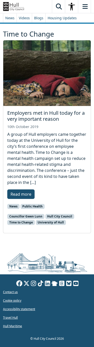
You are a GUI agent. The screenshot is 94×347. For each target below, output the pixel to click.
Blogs (38, 18)
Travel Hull (10, 317)
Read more (21, 194)
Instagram (33, 284)
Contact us (10, 292)
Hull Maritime (12, 326)
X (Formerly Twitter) (26, 284)
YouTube (76, 284)
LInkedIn (47, 284)
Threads (62, 284)
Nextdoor (54, 284)
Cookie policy (12, 300)
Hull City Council (59, 216)
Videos (24, 18)
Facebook (19, 284)
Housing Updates (62, 18)
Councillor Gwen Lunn (25, 216)
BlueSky (69, 284)
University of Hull (51, 222)
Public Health (32, 206)
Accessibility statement (19, 309)
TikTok (40, 284)
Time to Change (21, 222)
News (10, 18)
